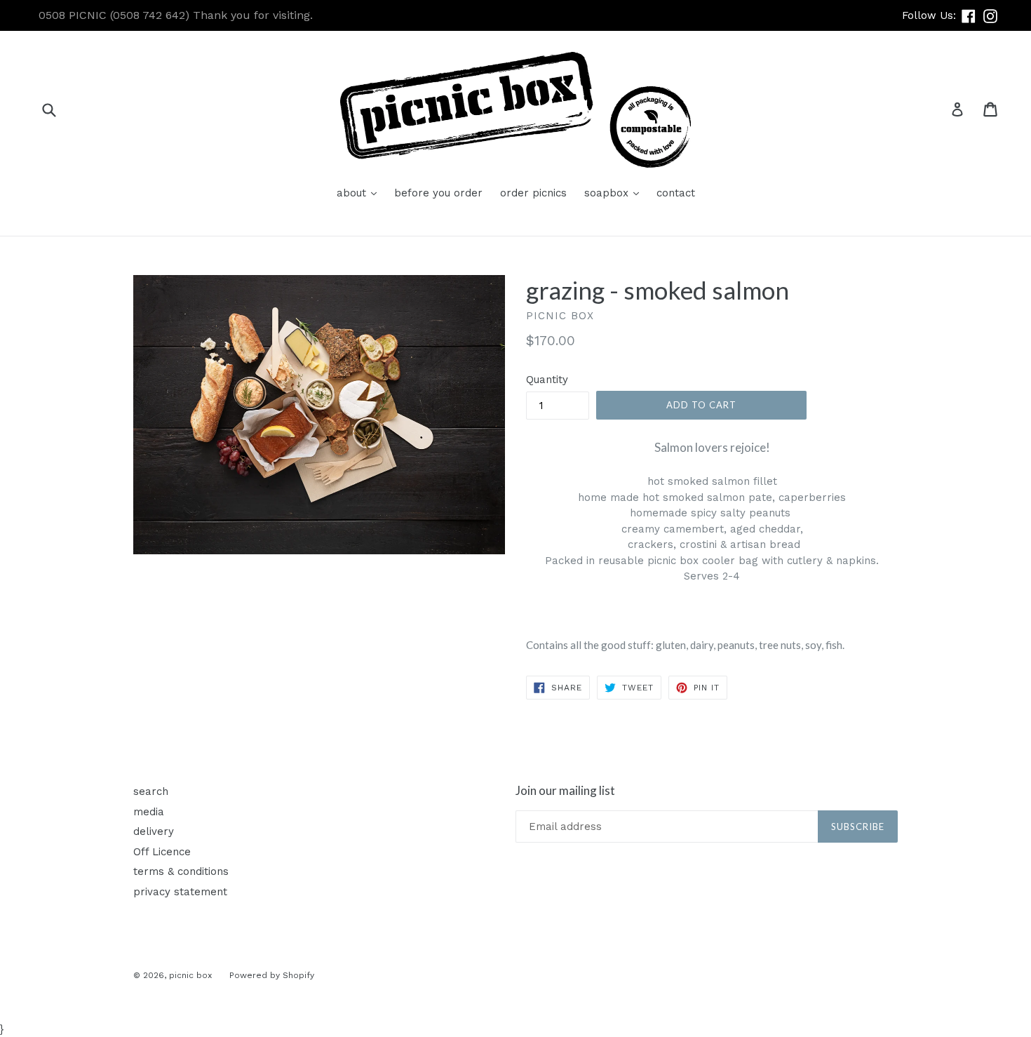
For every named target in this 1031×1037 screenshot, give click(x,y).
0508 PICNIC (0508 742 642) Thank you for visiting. (176, 15)
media (148, 811)
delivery (153, 831)
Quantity (547, 379)
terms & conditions (181, 871)
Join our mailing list (565, 791)
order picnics (533, 193)
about (360, 192)
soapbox (615, 192)
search (150, 791)
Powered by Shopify (271, 975)
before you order (438, 193)
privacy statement (180, 891)
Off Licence (162, 851)
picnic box (190, 975)
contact (675, 193)
